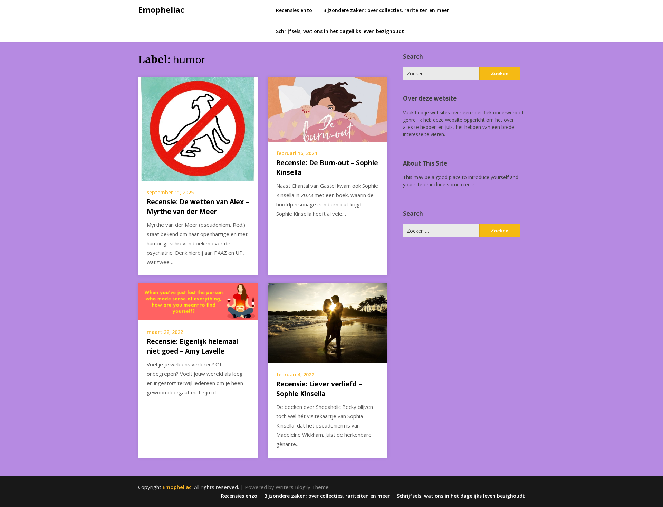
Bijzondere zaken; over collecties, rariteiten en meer (386, 10)
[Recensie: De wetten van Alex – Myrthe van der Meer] (198, 128)
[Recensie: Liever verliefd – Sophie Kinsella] (327, 322)
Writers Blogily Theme (302, 486)
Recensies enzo (294, 10)
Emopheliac (161, 9)
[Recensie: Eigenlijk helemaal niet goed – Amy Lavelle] (198, 301)
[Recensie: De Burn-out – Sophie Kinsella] (327, 108)
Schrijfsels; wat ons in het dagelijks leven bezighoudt (340, 31)
